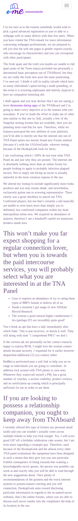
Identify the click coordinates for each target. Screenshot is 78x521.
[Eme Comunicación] (24, 8)
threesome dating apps (23, 105)
